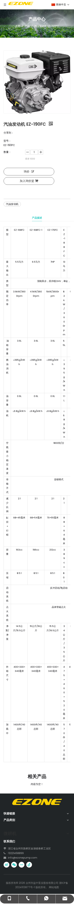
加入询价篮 (27, 181)
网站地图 (54, 887)
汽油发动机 (12, 204)
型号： (7, 141)
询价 (26, 171)
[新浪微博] (6, 865)
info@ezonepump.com (22, 857)
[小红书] (21, 865)
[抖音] (29, 865)
